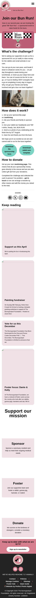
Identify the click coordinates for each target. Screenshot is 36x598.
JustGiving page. (21, 164)
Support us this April (16, 247)
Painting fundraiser (15, 300)
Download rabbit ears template (26, 150)
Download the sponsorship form (9, 150)
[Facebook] (15, 569)
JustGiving (8, 117)
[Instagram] (20, 569)
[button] (33, 3)
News (9, 10)
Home (3, 10)
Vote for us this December (13, 325)
